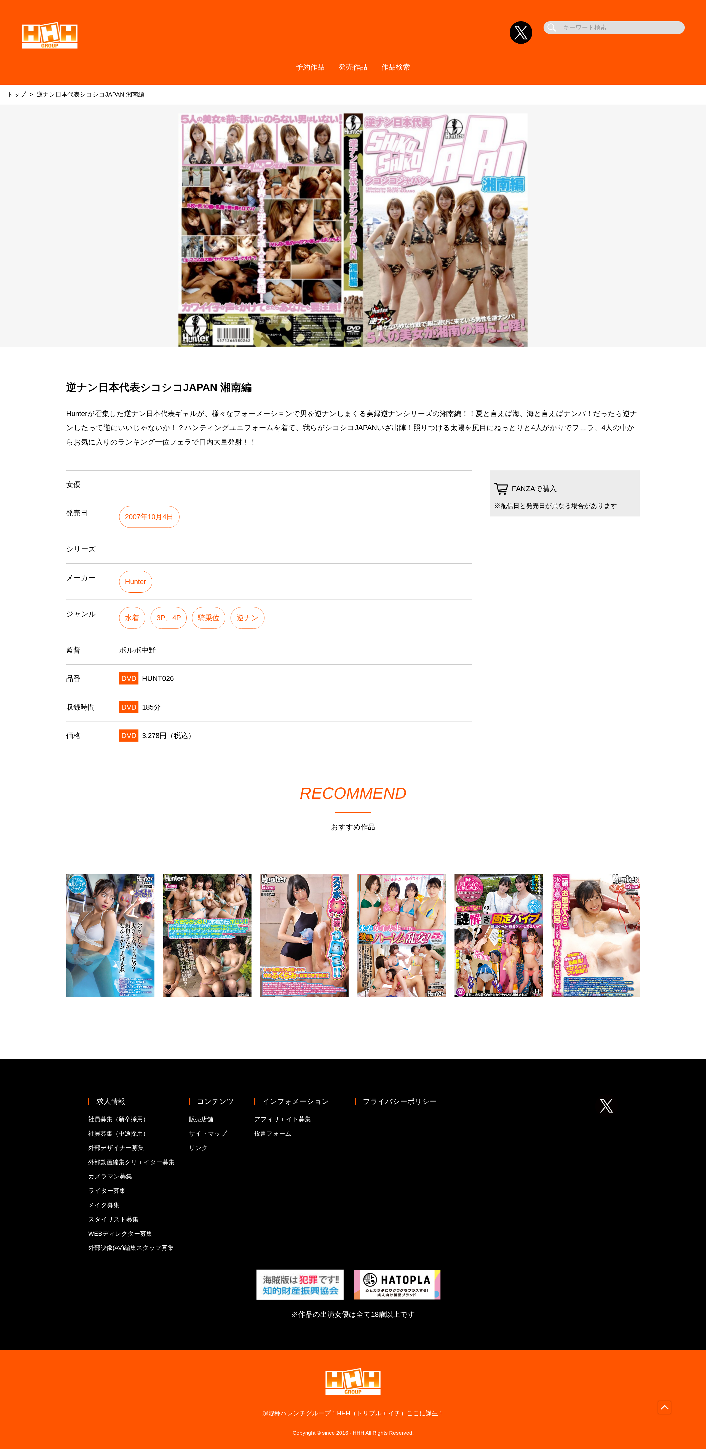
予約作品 (310, 67)
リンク (198, 1147)
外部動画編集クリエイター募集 (131, 1162)
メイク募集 (103, 1205)
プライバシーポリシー (400, 1101)
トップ (16, 94)
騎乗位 (209, 618)
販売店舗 (201, 1119)
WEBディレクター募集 (120, 1233)
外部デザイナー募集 (116, 1147)
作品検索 (395, 67)
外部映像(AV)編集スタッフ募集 (131, 1247)
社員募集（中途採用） (118, 1133)
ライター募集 (106, 1190)
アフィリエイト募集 (282, 1119)
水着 (132, 618)
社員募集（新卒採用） (118, 1119)
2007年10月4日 (149, 517)
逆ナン (248, 618)
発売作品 (353, 67)
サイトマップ (208, 1133)
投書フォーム (273, 1133)
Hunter (135, 581)
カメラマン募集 (110, 1176)
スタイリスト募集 (113, 1219)
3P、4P (169, 618)
